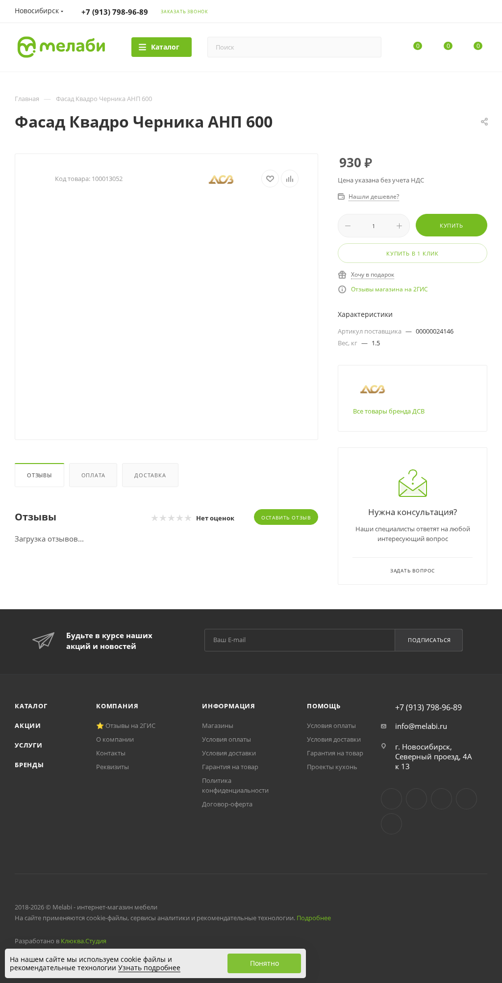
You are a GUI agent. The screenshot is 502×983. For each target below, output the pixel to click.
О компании (115, 739)
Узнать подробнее (149, 967)
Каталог (31, 705)
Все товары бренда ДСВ (389, 411)
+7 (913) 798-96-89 (114, 12)
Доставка (150, 475)
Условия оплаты (226, 739)
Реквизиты (112, 766)
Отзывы (39, 475)
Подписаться (429, 640)
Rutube (466, 798)
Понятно (264, 963)
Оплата (93, 475)
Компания (117, 705)
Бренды (29, 764)
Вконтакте (391, 798)
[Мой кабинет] (482, 13)
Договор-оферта (227, 804)
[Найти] (369, 47)
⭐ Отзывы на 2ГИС (125, 725)
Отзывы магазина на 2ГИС (389, 289)
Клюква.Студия (83, 940)
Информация (228, 705)
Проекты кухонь (332, 766)
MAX (391, 823)
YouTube (441, 798)
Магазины (217, 725)
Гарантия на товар (230, 766)
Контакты (111, 753)
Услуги (29, 745)
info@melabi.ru (421, 726)
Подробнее (314, 917)
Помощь (324, 705)
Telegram (416, 798)
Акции (28, 725)
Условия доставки (229, 753)
